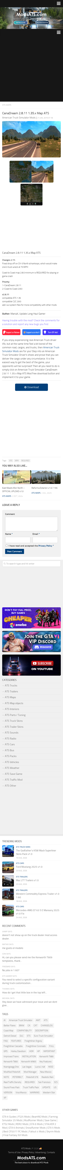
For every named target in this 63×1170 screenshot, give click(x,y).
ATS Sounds (11, 732)
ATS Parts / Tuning (15, 715)
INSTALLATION (29, 1056)
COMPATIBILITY (24, 1030)
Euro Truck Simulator (43, 1036)
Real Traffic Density (12, 1082)
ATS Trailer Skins (14, 726)
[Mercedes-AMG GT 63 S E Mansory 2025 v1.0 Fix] (8, 910)
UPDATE (46, 1087)
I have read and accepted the (31, 545)
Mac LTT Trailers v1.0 (27, 880)
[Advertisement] (31, 69)
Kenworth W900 (28, 1061)
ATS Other (10, 785)
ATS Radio (10, 738)
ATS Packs (10, 756)
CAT (35, 1025)
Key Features (46, 1061)
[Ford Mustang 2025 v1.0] (8, 867)
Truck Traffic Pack (31, 1087)
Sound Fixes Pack (11, 1087)
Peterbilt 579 (32, 1077)
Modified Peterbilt (12, 1072)
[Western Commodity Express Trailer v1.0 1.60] (8, 894)
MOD (50, 1066)
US (55, 1087)
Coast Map (8, 1030)
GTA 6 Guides (9, 1116)
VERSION (8, 1092)
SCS (56, 1082)
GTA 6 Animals (16, 1127)
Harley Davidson (18, 1051)
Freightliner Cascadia (13, 1046)
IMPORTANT (49, 1051)
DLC (21, 1036)
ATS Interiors (12, 709)
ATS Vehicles (12, 762)
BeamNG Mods (39, 1116)
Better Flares (10, 1025)
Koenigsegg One (11, 1066)
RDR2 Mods (22, 1124)
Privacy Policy (45, 545)
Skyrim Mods (53, 1131)
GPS (5, 1051)
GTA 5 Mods (53, 1127)
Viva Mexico (21, 1092)
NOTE (6, 1077)
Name (9, 534)
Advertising (40, 1152)
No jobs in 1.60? (10, 970)
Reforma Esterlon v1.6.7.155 (44, 488)
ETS (28, 1036)
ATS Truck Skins (14, 720)
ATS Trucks (11, 685)
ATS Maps (6, 105)
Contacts (51, 1152)
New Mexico (45, 1072)
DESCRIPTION (41, 1030)
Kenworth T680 (46, 1056)
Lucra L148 (40, 1066)
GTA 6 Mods (36, 1124)
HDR (31, 1051)
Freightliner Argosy (33, 1041)
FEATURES (16, 1041)
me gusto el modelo (12, 948)
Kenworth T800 (11, 1061)
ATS (10, 461)
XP (5, 1097)
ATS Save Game (13, 773)
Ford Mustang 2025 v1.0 (29, 866)
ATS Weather (12, 768)
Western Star (49, 1092)
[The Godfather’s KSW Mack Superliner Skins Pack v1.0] (8, 851)
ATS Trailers (11, 691)
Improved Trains (11, 1056)
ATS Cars (10, 744)
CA (29, 1025)
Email (36, 534)
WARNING (34, 1092)
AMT (38, 1020)
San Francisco (44, 1082)
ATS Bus (9, 750)
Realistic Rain (47, 1077)
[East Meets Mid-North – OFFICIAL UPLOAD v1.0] (16, 477)
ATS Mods (26, 1148)
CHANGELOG (47, 1025)
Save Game (50, 1120)
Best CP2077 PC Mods (15, 1131)
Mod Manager (30, 1072)
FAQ (6, 1041)
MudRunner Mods (33, 1120)
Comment (10, 514)
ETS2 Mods (8, 1124)
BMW (21, 1025)
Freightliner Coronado (36, 1046)
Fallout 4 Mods (37, 1131)
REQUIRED (25, 461)
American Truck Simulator (20, 1020)
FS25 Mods (24, 1116)
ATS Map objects (14, 703)
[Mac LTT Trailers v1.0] (8, 881)
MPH (17, 461)
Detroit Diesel (10, 1036)
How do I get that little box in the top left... (24, 992)
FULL (51, 1046)
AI (5, 1020)
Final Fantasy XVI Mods (15, 1135)
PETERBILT (17, 1077)
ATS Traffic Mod (14, 779)
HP (38, 1051)
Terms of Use (14, 1152)
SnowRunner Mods (36, 1127)
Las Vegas (27, 1066)
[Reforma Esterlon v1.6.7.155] (46, 477)
